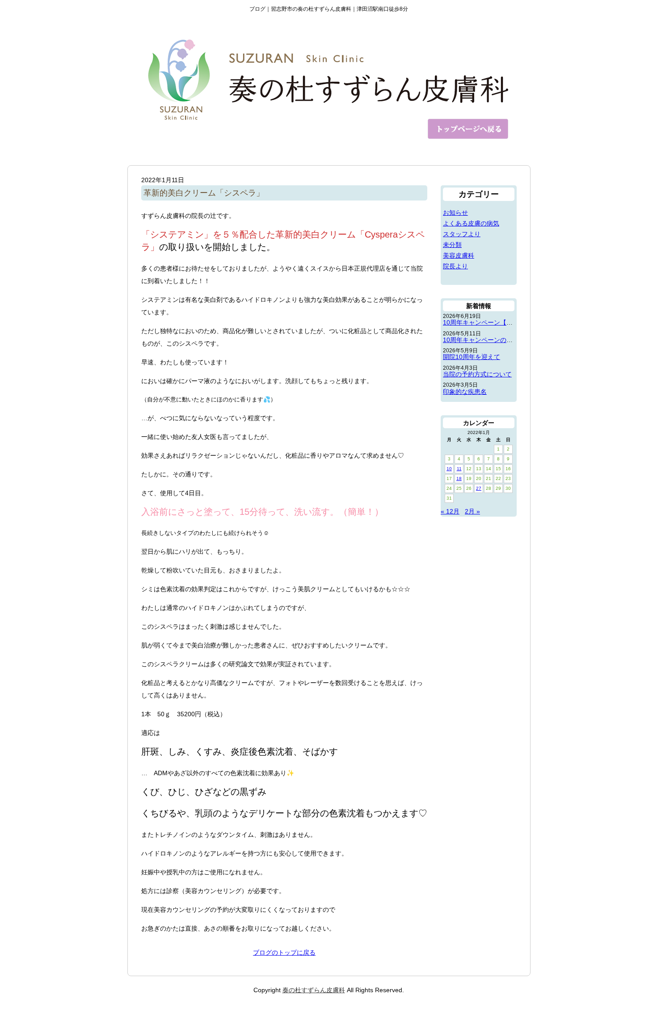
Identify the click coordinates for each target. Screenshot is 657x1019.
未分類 (452, 244)
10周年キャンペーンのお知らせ (487, 339)
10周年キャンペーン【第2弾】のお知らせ (501, 322)
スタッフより (461, 234)
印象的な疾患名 (465, 391)
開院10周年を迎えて (471, 356)
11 (459, 468)
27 (478, 488)
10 (449, 468)
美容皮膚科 (458, 255)
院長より (455, 266)
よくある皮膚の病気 (471, 223)
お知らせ (455, 212)
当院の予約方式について (477, 374)
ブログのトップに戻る (284, 952)
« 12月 (450, 511)
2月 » (472, 511)
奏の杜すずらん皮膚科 (313, 990)
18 (459, 478)
